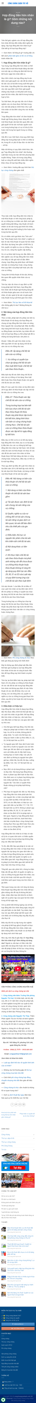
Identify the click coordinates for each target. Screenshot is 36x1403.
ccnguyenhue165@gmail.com (20, 1054)
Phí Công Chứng (6, 1146)
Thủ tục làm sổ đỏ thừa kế (22, 302)
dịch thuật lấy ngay (17, 1095)
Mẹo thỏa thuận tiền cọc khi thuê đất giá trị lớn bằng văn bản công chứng (20, 1229)
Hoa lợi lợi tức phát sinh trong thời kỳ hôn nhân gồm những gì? (8, 1115)
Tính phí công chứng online (9, 1367)
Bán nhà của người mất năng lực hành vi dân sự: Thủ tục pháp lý (20, 1286)
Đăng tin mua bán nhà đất (9, 1370)
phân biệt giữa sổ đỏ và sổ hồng (20, 56)
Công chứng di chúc (11, 1087)
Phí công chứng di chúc (21, 658)
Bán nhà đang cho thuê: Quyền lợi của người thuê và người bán (20, 1294)
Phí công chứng (18, 1328)
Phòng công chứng (27, 1398)
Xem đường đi (18, 1324)
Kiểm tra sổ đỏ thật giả (8, 1360)
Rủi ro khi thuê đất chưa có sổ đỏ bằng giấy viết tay (20, 1253)
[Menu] (2, 3)
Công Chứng (17, 1398)
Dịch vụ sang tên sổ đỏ (8, 1357)
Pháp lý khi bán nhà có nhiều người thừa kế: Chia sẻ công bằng (20, 1277)
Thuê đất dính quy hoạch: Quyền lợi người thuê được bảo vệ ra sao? (19, 1245)
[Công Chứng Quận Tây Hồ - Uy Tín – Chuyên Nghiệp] (18, 3)
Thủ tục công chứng (8, 1142)
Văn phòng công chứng (8, 1354)
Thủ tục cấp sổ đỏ (7, 1138)
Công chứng (5, 1134)
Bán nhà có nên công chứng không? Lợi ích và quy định (20, 1261)
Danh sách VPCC (6, 1345)
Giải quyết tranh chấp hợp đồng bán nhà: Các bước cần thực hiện (21, 1269)
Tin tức (18, 12)
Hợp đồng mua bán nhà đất (10, 1363)
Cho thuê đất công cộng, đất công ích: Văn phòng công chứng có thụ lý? (20, 1237)
